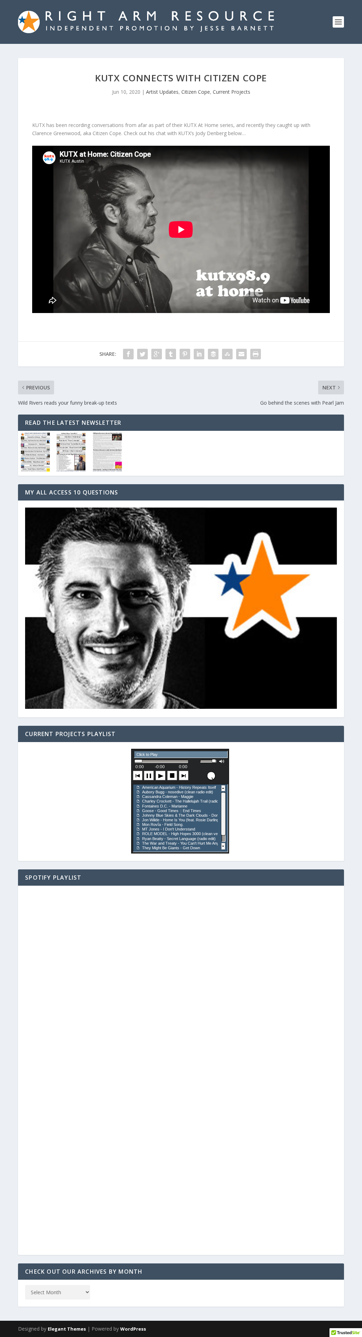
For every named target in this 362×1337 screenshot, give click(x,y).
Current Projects (231, 91)
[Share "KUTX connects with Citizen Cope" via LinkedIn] (199, 354)
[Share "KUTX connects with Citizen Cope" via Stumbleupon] (227, 354)
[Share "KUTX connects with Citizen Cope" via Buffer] (213, 354)
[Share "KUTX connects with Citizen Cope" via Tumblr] (171, 354)
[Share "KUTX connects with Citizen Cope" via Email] (241, 354)
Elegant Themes (67, 1329)
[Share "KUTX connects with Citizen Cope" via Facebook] (128, 354)
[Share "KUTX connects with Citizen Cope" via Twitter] (142, 354)
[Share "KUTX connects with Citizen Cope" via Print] (256, 354)
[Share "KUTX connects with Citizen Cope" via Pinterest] (185, 354)
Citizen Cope (195, 91)
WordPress (133, 1329)
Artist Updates (162, 91)
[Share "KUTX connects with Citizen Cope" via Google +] (157, 354)
